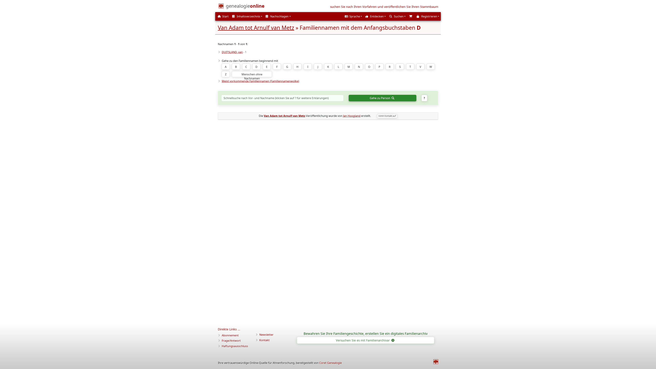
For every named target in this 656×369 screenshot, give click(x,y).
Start (225, 16)
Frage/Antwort (231, 341)
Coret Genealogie (330, 363)
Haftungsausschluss (235, 346)
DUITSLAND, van (232, 52)
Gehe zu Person (380, 98)
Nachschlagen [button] (279, 16)
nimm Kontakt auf (387, 115)
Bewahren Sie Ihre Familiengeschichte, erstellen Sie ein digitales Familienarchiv (366, 334)
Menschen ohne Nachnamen (252, 74)
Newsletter (266, 335)
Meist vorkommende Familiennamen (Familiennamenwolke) (260, 81)
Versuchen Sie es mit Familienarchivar (363, 340)
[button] (353, 16)
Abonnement (230, 335)
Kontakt (264, 340)
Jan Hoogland (351, 116)
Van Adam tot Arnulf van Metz (256, 27)
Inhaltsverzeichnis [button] (248, 16)
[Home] (435, 361)
